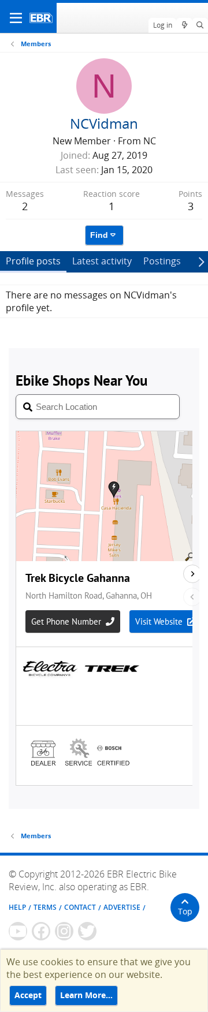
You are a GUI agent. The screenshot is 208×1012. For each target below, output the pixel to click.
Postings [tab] (162, 261)
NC (149, 141)
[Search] (200, 25)
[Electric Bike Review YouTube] (18, 931)
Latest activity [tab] (102, 261)
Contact (80, 907)
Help (17, 907)
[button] (16, 18)
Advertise (121, 907)
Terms (45, 907)
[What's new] (184, 25)
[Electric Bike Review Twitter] (87, 931)
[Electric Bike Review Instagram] (64, 931)
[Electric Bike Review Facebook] (41, 931)
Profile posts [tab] (33, 261)
